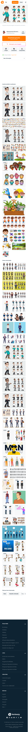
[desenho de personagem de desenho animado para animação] (13, 250)
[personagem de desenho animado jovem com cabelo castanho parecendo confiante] (8, 646)
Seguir (23, 33)
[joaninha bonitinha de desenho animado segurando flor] (17, 173)
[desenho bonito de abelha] (7, 288)
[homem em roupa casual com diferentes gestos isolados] (10, 608)
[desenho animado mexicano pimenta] (10, 183)
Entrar (21, 2)
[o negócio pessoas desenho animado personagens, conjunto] (7, 560)
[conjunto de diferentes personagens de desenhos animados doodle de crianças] (13, 122)
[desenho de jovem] (19, 632)
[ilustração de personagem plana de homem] (13, 572)
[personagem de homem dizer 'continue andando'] (8, 706)
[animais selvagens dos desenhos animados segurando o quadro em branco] (13, 235)
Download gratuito (14, 38)
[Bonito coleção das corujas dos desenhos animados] (13, 196)
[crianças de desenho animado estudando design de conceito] (19, 295)
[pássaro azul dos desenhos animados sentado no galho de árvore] (7, 210)
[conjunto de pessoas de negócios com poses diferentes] (8, 308)
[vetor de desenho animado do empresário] (18, 669)
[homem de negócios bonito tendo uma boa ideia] (18, 376)
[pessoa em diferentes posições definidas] (9, 681)
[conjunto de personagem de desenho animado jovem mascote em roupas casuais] (13, 456)
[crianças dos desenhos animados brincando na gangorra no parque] (8, 172)
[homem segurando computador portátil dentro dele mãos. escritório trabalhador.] (5, 598)
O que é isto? (13, 55)
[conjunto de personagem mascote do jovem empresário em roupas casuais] (13, 93)
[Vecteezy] (2, 2)
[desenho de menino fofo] (5, 263)
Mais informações (7, 57)
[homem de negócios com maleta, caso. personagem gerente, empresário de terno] (8, 419)
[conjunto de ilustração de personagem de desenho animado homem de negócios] (8, 718)
